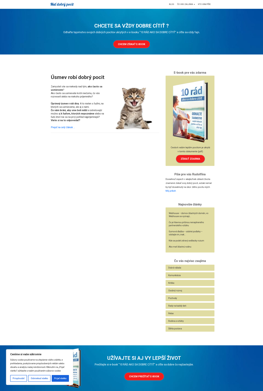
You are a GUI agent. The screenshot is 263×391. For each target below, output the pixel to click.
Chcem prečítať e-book (144, 376)
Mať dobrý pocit (62, 4)
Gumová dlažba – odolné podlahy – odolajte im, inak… (185, 233)
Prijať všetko (60, 378)
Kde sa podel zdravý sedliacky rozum (186, 240)
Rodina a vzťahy (176, 321)
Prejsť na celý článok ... (63, 127)
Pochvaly (172, 298)
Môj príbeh (171, 190)
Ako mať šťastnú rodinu (180, 246)
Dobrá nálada (174, 268)
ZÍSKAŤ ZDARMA (190, 158)
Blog (171, 4)
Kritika (171, 283)
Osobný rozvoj (175, 290)
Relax (171, 313)
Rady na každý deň (177, 306)
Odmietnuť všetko (39, 378)
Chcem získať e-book (131, 44)
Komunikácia (174, 275)
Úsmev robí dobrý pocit (77, 77)
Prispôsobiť (19, 378)
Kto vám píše (204, 4)
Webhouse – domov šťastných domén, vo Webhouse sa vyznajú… (188, 214)
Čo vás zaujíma (185, 4)
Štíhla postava (175, 328)
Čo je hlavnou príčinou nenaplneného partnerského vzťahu (186, 224)
